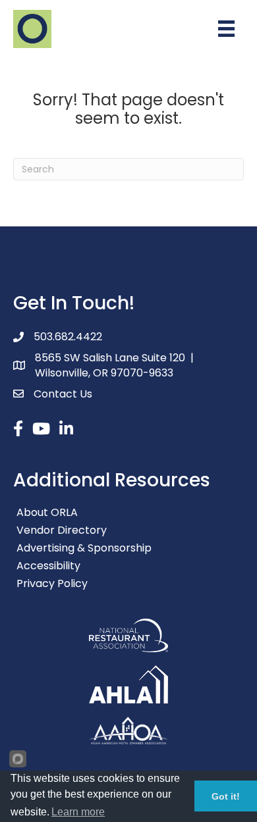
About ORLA (47, 512)
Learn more (78, 811)
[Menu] (226, 28)
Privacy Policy (52, 583)
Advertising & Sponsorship (84, 547)
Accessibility (48, 565)
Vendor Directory (61, 530)
